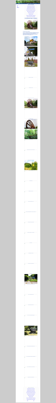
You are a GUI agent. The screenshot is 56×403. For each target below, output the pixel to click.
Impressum (18, 7)
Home (17, 5)
